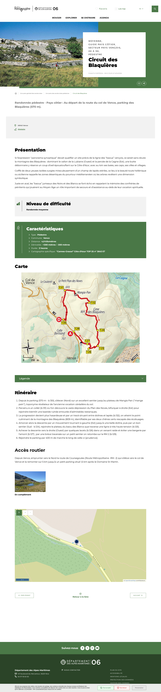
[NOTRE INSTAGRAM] (92, 648)
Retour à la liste (80, 597)
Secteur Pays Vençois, (104, 48)
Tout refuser (123, 688)
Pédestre (95, 54)
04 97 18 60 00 (23, 677)
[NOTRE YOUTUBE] (97, 648)
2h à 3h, (94, 51)
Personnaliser (139, 688)
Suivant (136, 595)
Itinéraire (21, 129)
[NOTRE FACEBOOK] (82, 648)
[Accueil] (16, 93)
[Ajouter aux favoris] (139, 83)
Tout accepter (107, 688)
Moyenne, (95, 41)
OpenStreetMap (130, 580)
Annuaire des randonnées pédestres (57, 93)
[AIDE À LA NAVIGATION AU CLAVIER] (19, 513)
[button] (155, 9)
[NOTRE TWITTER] (87, 648)
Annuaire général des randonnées (31, 93)
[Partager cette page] (144, 83)
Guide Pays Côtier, (102, 44)
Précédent (25, 595)
